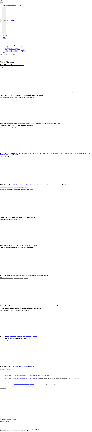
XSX (42, 92)
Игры (4, 44)
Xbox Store (35, 123)
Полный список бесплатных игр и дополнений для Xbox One (16, 46)
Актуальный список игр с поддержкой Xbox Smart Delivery (15, 51)
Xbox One (31, 123)
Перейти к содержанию (7, 1)
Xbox (34, 92)
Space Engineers (18, 275)
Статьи (4, 37)
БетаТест (27, 275)
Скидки (4, 42)
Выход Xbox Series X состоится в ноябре (12, 65)
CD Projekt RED (13, 336)
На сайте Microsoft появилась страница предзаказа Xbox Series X (19, 217)
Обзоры (4, 43)
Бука (52, 153)
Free (19, 123)
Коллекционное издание (57, 153)
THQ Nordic (37, 153)
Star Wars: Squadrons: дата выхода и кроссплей (14, 187)
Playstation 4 (30, 153)
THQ (33, 153)
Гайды (4, 52)
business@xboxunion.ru (4, 421)
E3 (10, 366)
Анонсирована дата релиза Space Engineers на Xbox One (16, 247)
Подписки (4, 38)
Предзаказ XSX (59, 92)
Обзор (64, 153)
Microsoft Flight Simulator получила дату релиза (14, 156)
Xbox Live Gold (7, 39)
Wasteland (18, 305)
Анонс (13, 366)
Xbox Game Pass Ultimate (30, 305)
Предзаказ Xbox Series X (51, 92)
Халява (43, 123)
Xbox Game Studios (44, 184)
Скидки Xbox (79, 153)
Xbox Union (2, 3)
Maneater (21, 123)
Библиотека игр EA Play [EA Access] (11, 48)
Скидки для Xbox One (86, 153)
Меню (4, 20)
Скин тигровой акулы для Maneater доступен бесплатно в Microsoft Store (21, 95)
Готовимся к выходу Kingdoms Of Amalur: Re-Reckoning (16, 125)
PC (26, 153)
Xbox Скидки (48, 153)
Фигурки (2, 154)
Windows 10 (32, 184)
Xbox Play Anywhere (39, 305)
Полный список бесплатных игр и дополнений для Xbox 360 (16, 47)
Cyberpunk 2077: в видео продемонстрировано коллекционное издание (20, 308)
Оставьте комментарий (68, 92)
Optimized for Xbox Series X (28, 92)
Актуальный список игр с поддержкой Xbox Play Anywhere (15, 50)
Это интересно (12, 92)
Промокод (71, 153)
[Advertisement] (32, 57)
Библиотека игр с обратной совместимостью (13, 45)
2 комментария (7, 154)
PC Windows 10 (24, 184)
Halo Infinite (20, 92)
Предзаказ (45, 92)
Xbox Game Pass (38, 184)
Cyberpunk (18, 336)
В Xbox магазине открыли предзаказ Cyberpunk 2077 (15, 338)
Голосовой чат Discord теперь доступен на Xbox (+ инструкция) (25, 375)
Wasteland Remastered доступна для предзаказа (14, 278)
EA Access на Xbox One (9, 41)
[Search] (14, 54)
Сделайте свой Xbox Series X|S (19, 386)
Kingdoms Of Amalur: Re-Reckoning (19, 153)
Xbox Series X (38, 92)
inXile (11, 305)
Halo (17, 92)
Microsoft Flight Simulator (14, 184)
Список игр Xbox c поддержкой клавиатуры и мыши (14, 49)
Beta (11, 275)
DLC (17, 123)
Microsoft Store (26, 123)
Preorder (28, 184)
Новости (4, 36)
